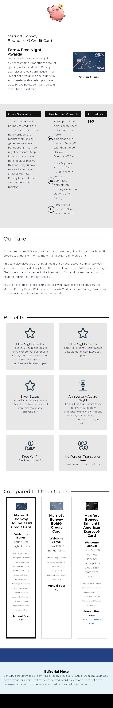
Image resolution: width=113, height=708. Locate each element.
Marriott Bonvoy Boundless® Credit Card (21, 521)
